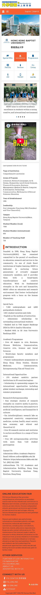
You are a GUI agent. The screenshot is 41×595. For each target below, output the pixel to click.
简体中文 (36, 11)
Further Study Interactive (18, 559)
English (28, 11)
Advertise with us (13, 569)
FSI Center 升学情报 (16, 578)
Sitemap (10, 589)
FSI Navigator (10, 561)
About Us (8, 566)
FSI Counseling (11, 564)
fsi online (12, 585)
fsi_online (12, 582)
